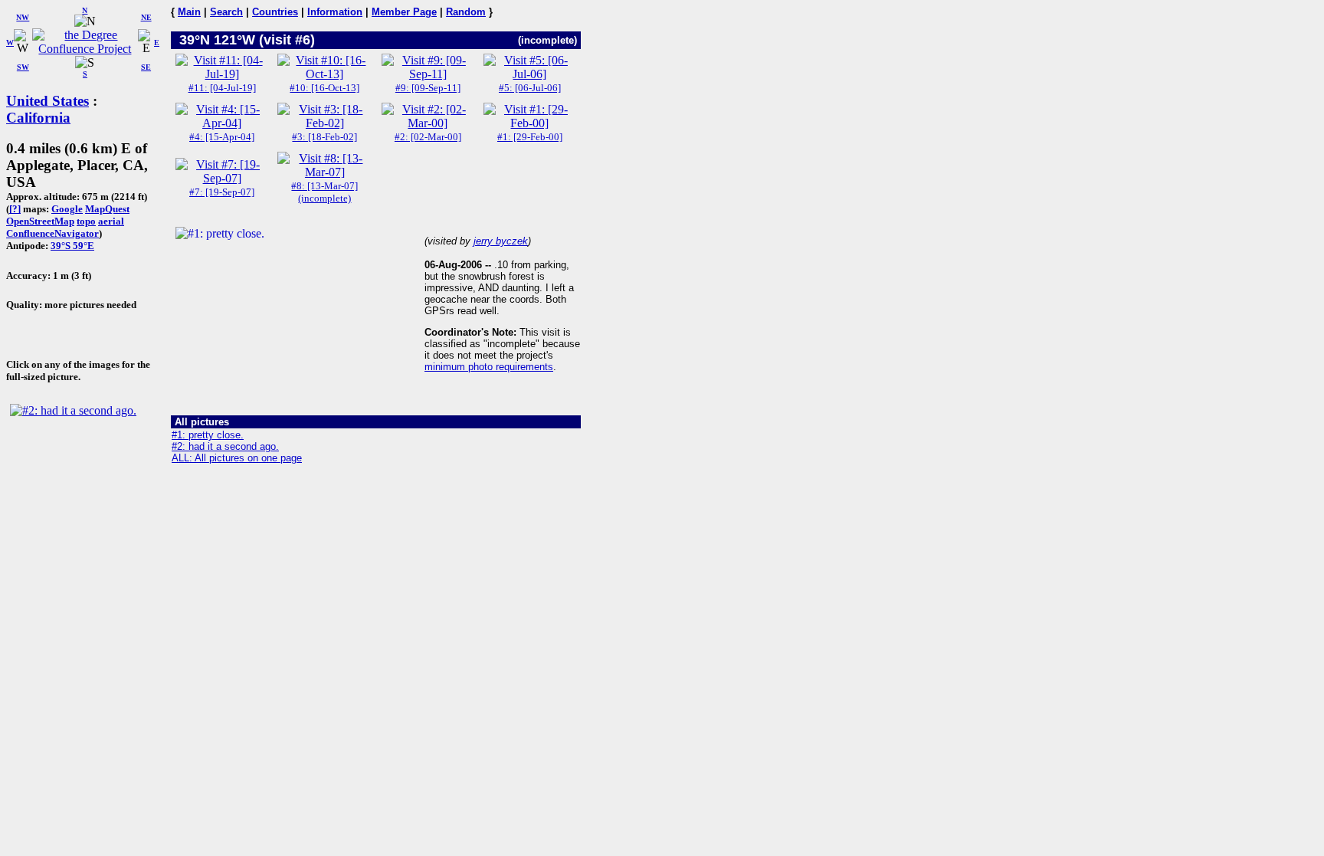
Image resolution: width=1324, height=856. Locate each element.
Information (334, 12)
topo (86, 221)
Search (226, 12)
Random (466, 12)
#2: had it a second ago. (225, 446)
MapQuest (107, 209)
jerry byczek (501, 241)
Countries (275, 12)
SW (23, 67)
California (38, 118)
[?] (15, 209)
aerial (111, 221)
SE (146, 67)
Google (67, 209)
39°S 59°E (72, 245)
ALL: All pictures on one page (237, 458)
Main (189, 12)
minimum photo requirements (488, 366)
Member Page (404, 12)
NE (146, 17)
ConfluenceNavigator (52, 233)
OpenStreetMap (40, 221)
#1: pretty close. (208, 435)
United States (47, 101)
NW (22, 17)
